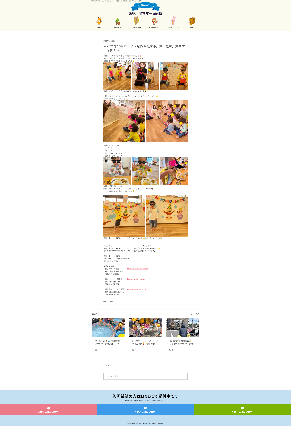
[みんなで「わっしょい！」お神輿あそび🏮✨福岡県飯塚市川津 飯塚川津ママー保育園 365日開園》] (145, 327)
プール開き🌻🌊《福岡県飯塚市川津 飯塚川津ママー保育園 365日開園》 (108, 342)
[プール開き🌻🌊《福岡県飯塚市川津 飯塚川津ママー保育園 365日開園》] (108, 327)
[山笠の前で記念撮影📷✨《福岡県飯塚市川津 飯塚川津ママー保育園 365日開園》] (182, 327)
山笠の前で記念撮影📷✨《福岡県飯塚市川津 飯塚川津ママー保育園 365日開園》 (182, 342)
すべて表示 (195, 314)
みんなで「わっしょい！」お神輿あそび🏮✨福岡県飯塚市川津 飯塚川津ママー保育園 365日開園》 (145, 342)
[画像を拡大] (117, 76)
